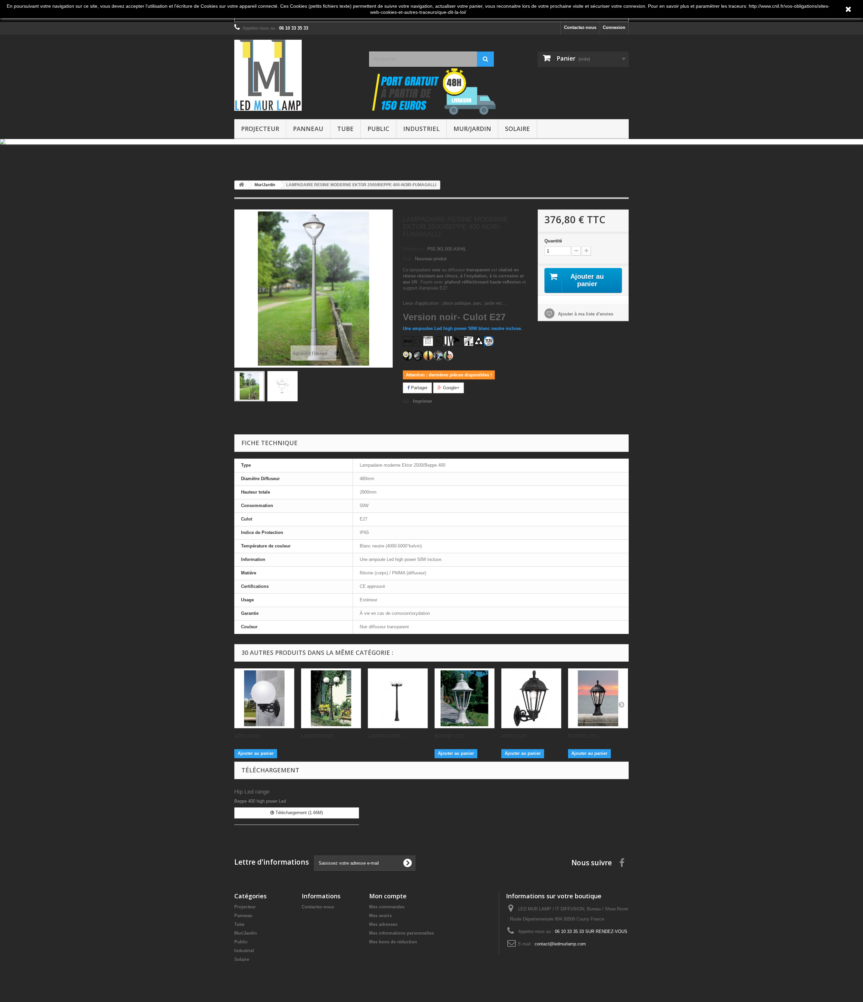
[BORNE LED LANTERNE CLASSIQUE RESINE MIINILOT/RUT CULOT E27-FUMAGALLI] (465, 698)
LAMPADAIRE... (319, 736)
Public (378, 129)
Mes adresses (383, 924)
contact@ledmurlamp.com (560, 943)
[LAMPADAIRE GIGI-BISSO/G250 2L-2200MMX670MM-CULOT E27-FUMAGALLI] (331, 698)
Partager (418, 387)
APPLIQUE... (249, 736)
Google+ (450, 387)
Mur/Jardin (472, 129)
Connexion (614, 27)
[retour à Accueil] (241, 185)
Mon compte (388, 896)
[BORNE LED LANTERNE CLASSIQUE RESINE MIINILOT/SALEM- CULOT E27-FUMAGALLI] (598, 698)
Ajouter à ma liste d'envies (585, 313)
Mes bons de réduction (393, 941)
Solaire (517, 129)
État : (408, 258)
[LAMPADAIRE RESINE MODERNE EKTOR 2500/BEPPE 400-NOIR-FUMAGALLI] (249, 386)
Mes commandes (387, 906)
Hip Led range (251, 792)
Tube (345, 129)
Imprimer (422, 401)
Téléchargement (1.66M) (298, 812)
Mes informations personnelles (401, 933)
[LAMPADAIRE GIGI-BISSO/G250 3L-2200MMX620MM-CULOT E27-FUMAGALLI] (398, 698)
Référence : (414, 249)
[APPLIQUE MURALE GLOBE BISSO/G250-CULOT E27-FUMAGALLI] (264, 698)
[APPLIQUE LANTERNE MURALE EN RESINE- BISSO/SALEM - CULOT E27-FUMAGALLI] (531, 698)
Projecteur (260, 129)
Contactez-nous (580, 27)
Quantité (553, 240)
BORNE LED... (451, 736)
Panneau (308, 129)
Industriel (421, 129)
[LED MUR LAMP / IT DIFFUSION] (296, 75)
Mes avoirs (380, 915)
